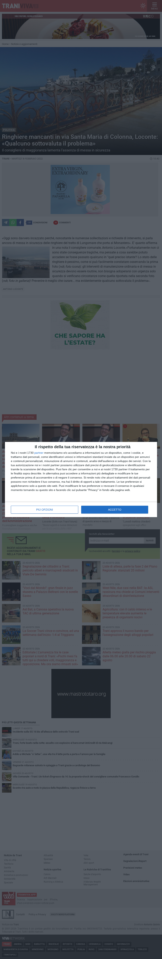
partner (38, 452)
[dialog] (81, 479)
